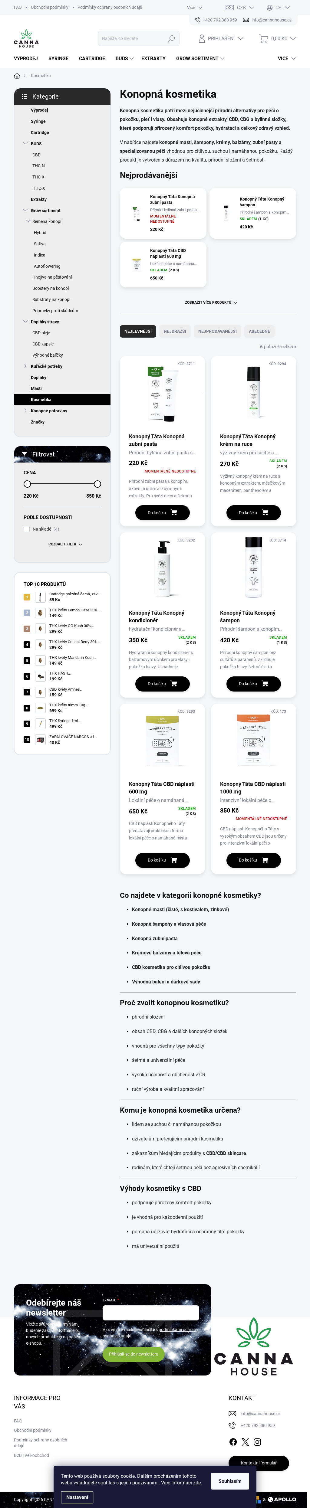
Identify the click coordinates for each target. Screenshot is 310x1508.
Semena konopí (46, 221)
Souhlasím (230, 1481)
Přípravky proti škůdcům (55, 310)
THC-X (38, 177)
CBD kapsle (43, 344)
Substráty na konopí (51, 299)
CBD (36, 154)
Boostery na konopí (50, 288)
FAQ (18, 7)
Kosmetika (41, 399)
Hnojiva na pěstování (52, 277)
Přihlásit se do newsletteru (133, 1354)
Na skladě (45, 529)
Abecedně (259, 331)
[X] (245, 1440)
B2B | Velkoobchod (31, 1455)
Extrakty (39, 199)
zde (197, 1483)
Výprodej (39, 110)
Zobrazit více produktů (208, 302)
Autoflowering (47, 266)
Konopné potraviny (49, 410)
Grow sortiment (46, 210)
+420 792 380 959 (258, 1425)
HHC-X (38, 188)
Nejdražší (175, 331)
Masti (36, 388)
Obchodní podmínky (49, 7)
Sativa (40, 243)
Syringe (38, 121)
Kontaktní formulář (259, 1463)
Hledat (171, 38)
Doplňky (38, 377)
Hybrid (40, 232)
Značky (38, 422)
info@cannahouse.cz (261, 1413)
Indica (39, 255)
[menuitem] (28, 59)
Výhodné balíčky (47, 355)
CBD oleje (41, 332)
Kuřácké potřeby (46, 366)
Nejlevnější (138, 331)
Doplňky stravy (45, 321)
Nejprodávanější (217, 331)
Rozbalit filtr (62, 544)
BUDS (36, 143)
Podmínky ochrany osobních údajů (110, 7)
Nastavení (77, 1497)
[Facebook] (233, 1440)
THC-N (38, 165)
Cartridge (40, 132)
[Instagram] (257, 1440)
